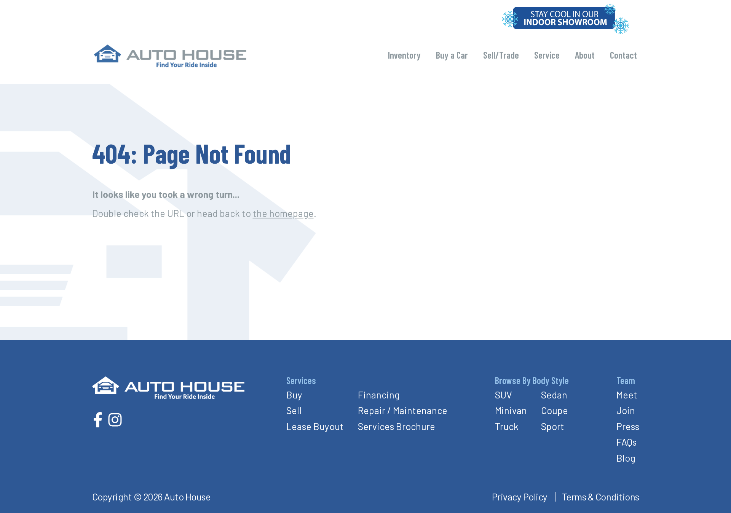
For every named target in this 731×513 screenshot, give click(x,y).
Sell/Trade (501, 55)
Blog (625, 458)
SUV (503, 394)
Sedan (554, 394)
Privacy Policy (519, 496)
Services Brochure (396, 426)
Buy (294, 394)
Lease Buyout (315, 426)
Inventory (404, 55)
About (585, 55)
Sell (294, 410)
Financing (379, 394)
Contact (623, 55)
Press (627, 426)
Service (547, 55)
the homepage (283, 213)
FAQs (626, 442)
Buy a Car (452, 55)
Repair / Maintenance (402, 410)
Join (625, 410)
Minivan (511, 410)
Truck (507, 426)
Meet (626, 394)
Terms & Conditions (600, 496)
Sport (552, 426)
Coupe (554, 410)
